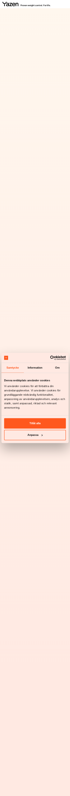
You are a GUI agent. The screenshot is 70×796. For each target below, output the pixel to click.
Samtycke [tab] (12, 367)
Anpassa (32, 435)
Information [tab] (35, 367)
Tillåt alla (35, 423)
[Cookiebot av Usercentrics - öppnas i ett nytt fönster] (50, 357)
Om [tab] (57, 367)
